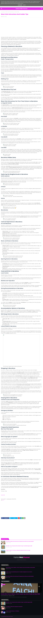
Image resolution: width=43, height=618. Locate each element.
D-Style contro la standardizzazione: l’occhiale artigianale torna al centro (19, 571)
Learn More (20, 5)
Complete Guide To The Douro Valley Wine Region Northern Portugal (18, 550)
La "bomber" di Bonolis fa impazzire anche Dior (14, 606)
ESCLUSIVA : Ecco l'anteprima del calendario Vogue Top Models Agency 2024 (19, 545)
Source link (3, 495)
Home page (3, 11)
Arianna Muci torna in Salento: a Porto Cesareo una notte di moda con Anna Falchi (20, 567)
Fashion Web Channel (21, 8)
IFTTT (3, 500)
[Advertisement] (21, 26)
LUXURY (6, 11)
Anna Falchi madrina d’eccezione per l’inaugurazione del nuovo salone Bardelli (20, 541)
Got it (24, 5)
